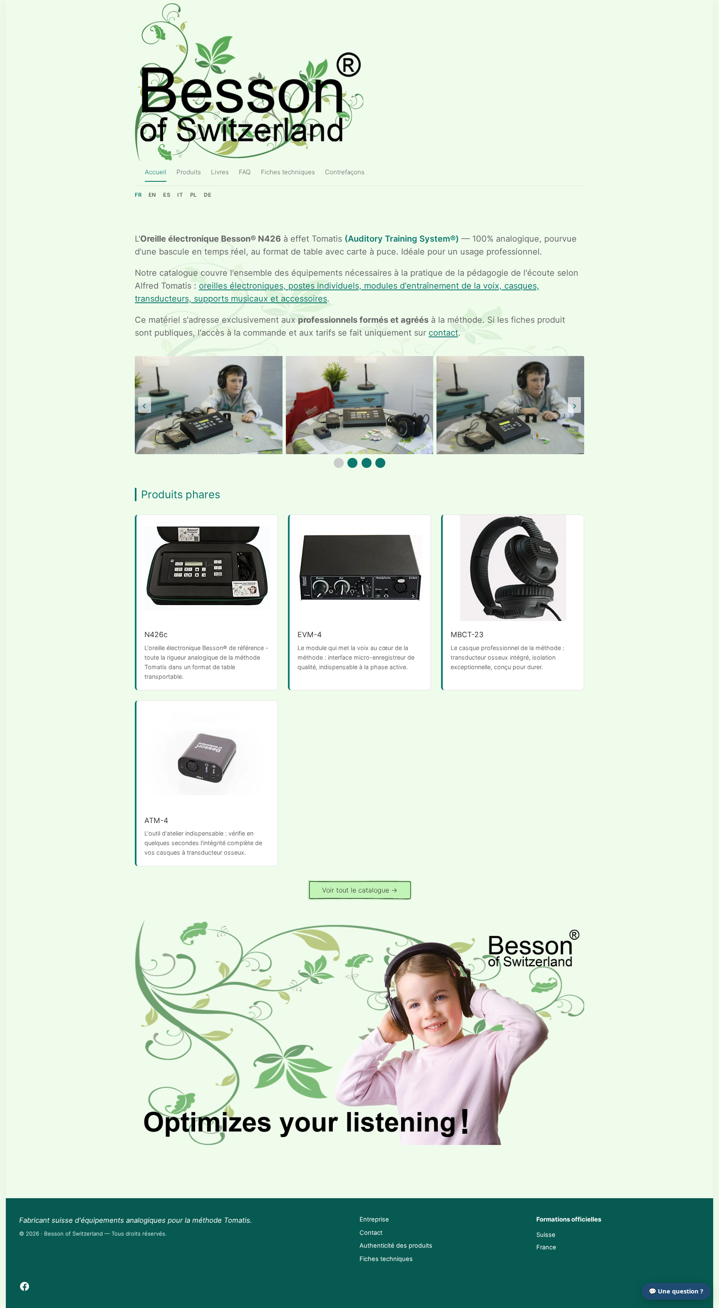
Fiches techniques (288, 172)
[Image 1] (339, 463)
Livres (220, 172)
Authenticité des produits (396, 1245)
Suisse (545, 1235)
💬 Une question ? (676, 1291)
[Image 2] (352, 463)
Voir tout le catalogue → (359, 890)
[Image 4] (380, 463)
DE (207, 195)
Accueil (155, 172)
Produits (188, 172)
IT (180, 195)
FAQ (245, 172)
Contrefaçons (344, 172)
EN (152, 195)
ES (166, 195)
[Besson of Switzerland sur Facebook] (24, 1286)
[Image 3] (367, 463)
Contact (371, 1232)
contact (443, 333)
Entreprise (374, 1219)
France (546, 1247)
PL (193, 195)
